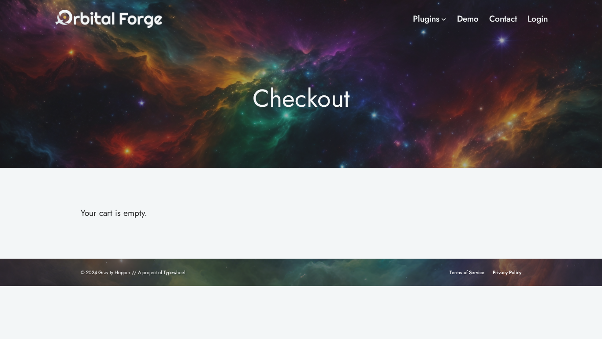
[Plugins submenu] (443, 19)
